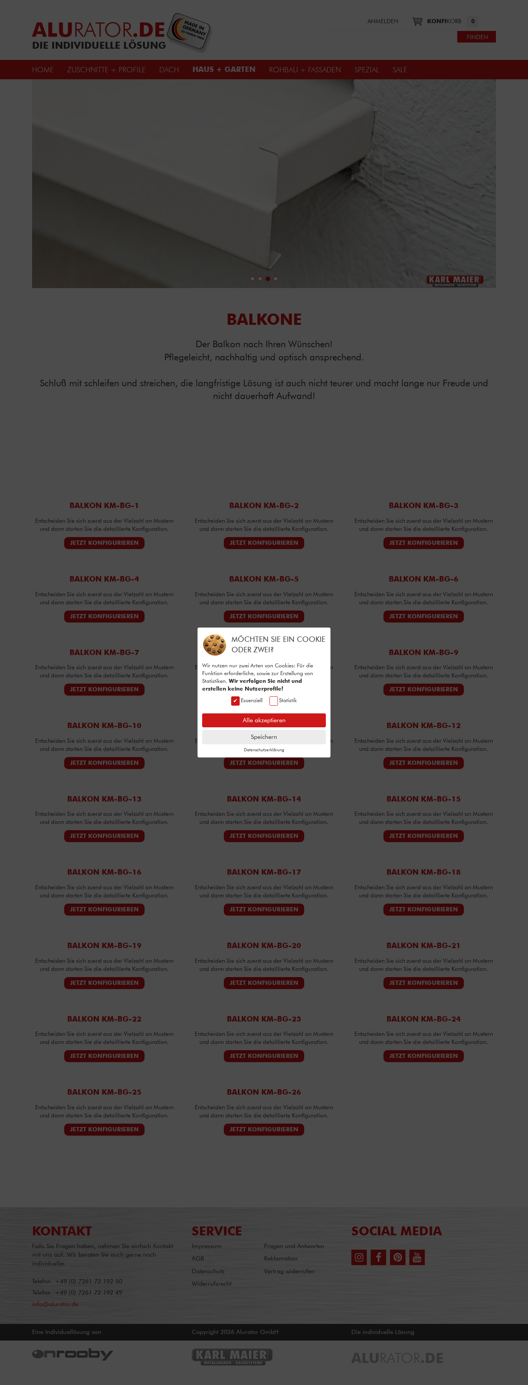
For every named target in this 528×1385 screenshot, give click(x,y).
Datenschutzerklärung (264, 749)
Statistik (288, 700)
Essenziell (251, 700)
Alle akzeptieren (264, 720)
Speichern (264, 736)
